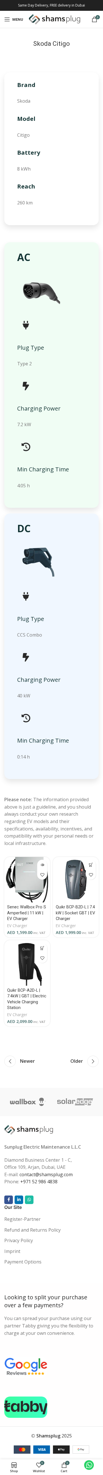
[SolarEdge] (75, 1102)
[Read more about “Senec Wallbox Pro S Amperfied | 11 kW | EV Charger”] (42, 865)
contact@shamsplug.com (46, 1174)
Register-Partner (22, 1219)
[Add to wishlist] (42, 875)
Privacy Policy (18, 1240)
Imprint (12, 1251)
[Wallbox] (28, 1102)
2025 (54, 1436)
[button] (91, 865)
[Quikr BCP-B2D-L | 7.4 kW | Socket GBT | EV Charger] (76, 879)
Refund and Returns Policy (32, 1230)
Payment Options (22, 1262)
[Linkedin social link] (19, 1200)
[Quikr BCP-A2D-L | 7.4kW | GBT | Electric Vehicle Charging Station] (27, 963)
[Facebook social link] (8, 1200)
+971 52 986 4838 (39, 1181)
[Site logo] (54, 19)
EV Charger (17, 925)
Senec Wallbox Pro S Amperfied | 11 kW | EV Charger (26, 913)
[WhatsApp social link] (29, 1200)
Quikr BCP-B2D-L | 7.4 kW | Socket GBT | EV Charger (75, 913)
